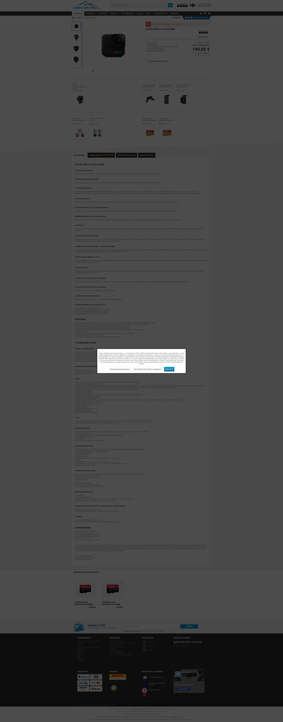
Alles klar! (169, 369)
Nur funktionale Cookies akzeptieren (147, 369)
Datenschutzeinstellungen (120, 369)
